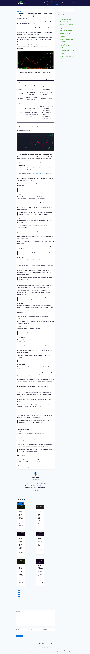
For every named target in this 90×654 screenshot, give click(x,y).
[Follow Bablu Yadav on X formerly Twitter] (35, 490)
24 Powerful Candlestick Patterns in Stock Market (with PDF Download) (67, 52)
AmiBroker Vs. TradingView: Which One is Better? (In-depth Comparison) (66, 35)
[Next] (22, 503)
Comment (18, 611)
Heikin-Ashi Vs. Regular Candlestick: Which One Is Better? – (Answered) (21, 571)
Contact (53, 643)
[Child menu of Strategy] (57, 4)
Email (31, 629)
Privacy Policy (42, 643)
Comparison (64, 2)
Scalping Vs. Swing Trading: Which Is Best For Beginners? (21, 516)
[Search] (72, 11)
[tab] (19, 590)
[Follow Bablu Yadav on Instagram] (38, 490)
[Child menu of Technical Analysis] (47, 4)
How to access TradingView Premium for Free (33, 425)
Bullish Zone (39, 485)
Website (45, 629)
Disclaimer (48, 643)
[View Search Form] (73, 3)
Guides (69, 2)
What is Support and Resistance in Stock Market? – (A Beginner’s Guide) (67, 45)
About (36, 643)
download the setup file (37, 173)
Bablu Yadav (21, 523)
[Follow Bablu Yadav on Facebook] (33, 490)
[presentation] (21, 507)
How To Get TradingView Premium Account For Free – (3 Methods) (40, 571)
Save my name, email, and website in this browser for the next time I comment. (33, 633)
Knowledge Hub (43, 2)
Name (18, 629)
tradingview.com (41, 169)
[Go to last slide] (19, 503)
